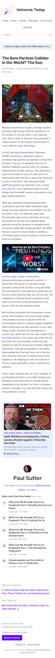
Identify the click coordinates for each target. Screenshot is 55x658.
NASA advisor (43, 485)
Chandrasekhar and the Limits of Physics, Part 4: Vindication (26, 562)
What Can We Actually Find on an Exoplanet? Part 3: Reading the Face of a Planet (30, 505)
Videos (14, 21)
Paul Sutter (9, 68)
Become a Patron (12, 638)
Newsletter (33, 21)
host (33, 489)
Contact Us (20, 644)
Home (5, 21)
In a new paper (9, 276)
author (21, 489)
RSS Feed (27, 27)
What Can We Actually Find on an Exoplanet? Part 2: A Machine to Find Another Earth (28, 532)
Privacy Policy (34, 644)
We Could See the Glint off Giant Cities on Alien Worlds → (25, 607)
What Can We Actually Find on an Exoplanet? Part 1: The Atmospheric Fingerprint (28, 548)
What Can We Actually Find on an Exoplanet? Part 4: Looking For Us (27, 519)
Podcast (22, 21)
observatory (17, 156)
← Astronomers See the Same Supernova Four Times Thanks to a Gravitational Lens (25, 592)
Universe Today (31, 9)
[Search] (50, 34)
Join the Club (46, 21)
